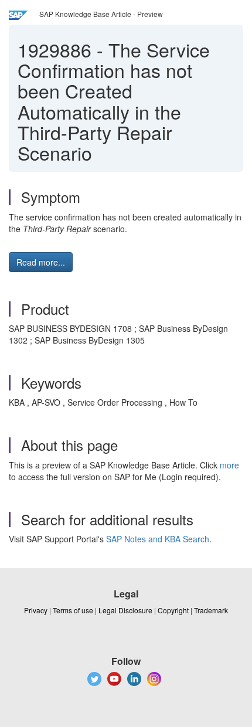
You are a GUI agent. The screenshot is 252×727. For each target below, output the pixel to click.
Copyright (173, 610)
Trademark (211, 610)
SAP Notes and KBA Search (157, 539)
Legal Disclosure (125, 610)
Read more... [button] (40, 262)
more (229, 465)
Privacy (35, 610)
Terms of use (73, 610)
